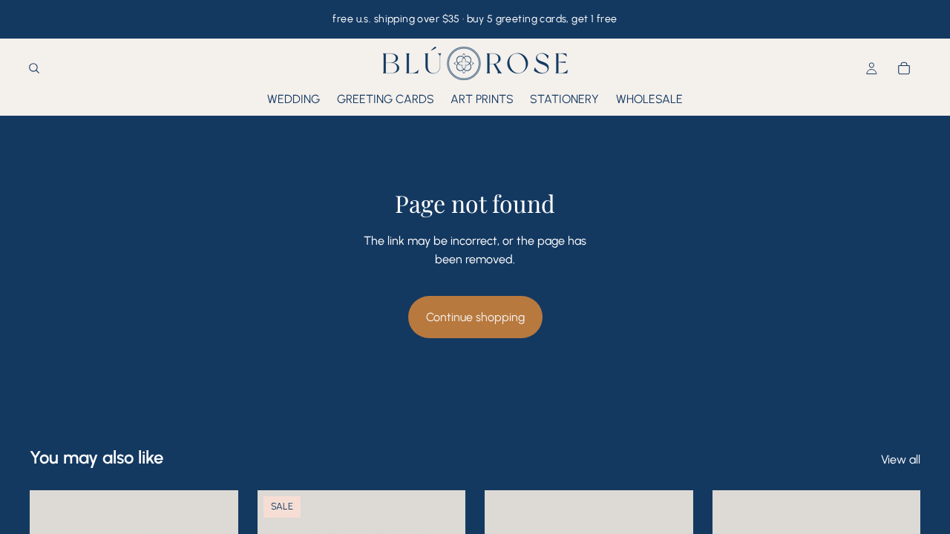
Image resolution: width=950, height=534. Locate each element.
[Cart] (904, 69)
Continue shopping (475, 317)
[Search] (34, 69)
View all (900, 459)
